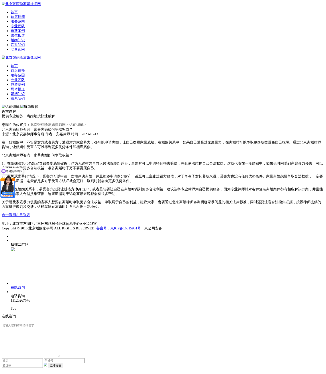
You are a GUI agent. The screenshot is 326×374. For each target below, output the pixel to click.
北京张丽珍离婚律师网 (48, 125)
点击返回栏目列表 (16, 215)
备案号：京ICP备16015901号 (118, 228)
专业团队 (18, 26)
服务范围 (18, 21)
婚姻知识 (18, 40)
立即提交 (55, 365)
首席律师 (18, 17)
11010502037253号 (180, 228)
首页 (14, 12)
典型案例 (18, 31)
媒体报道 (18, 35)
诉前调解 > (77, 125)
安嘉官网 (18, 49)
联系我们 (18, 45)
